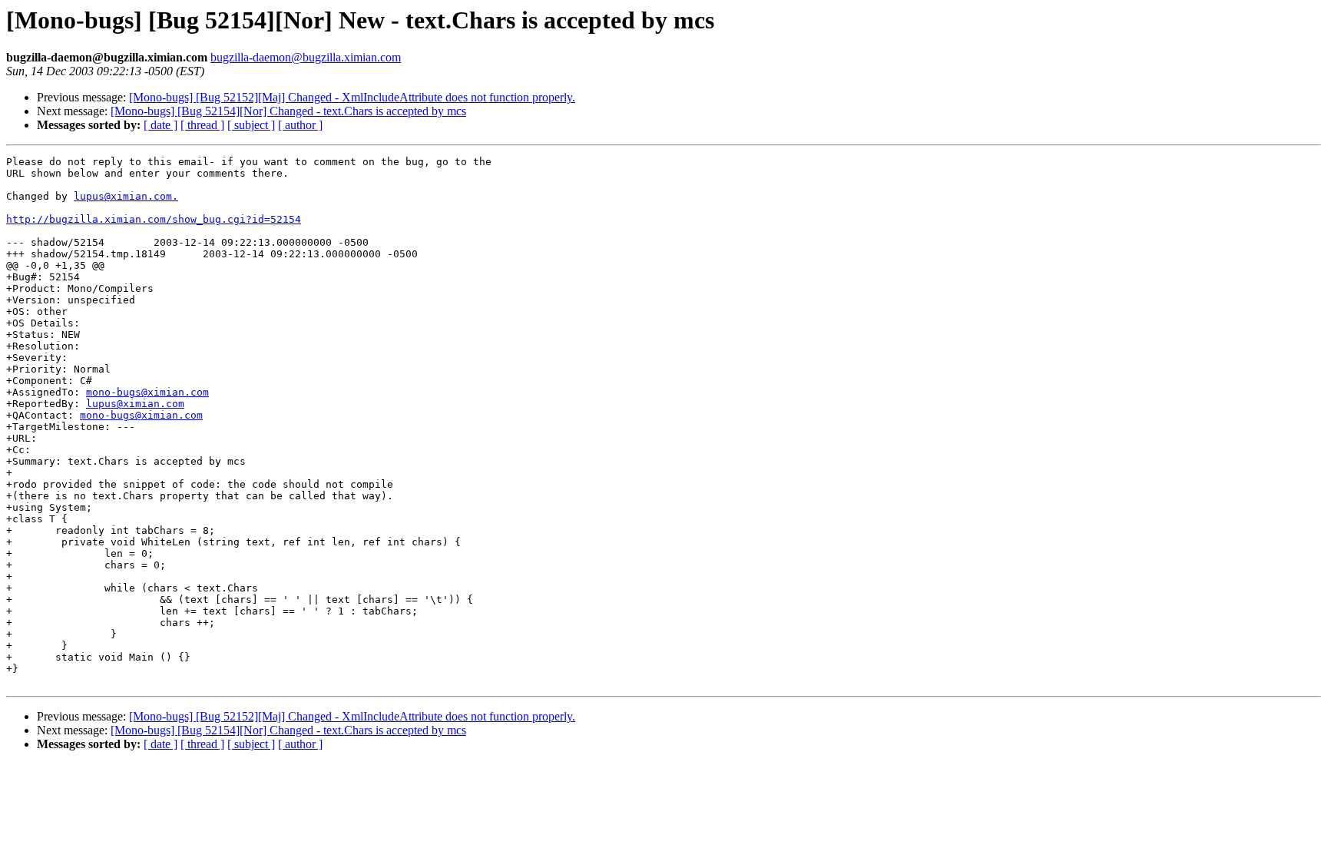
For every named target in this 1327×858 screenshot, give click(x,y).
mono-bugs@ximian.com (147, 392)
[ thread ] (202, 124)
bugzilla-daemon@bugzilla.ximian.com (305, 57)
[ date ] (160, 124)
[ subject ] (251, 124)
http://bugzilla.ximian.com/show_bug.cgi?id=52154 (153, 219)
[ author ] (300, 124)
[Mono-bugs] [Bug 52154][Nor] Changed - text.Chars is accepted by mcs (288, 111)
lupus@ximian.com (135, 403)
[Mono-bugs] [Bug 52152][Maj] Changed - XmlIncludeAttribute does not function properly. (352, 97)
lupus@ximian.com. (126, 196)
